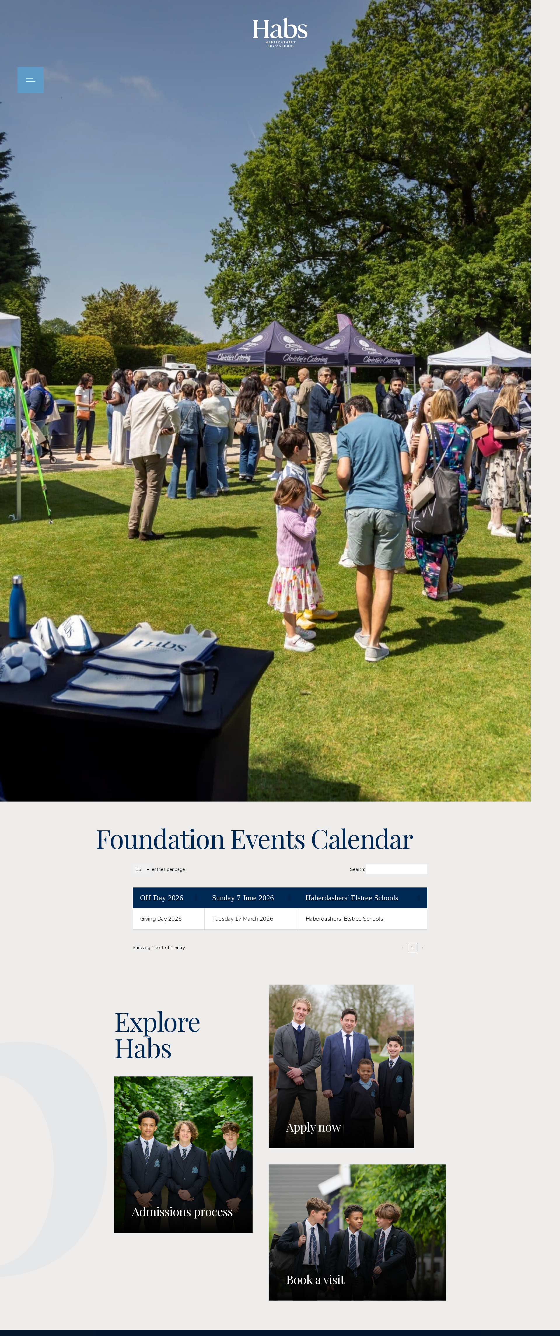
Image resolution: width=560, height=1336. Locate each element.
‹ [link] (402, 947)
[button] (195, 897)
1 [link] (412, 947)
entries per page (168, 869)
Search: (357, 869)
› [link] (422, 947)
